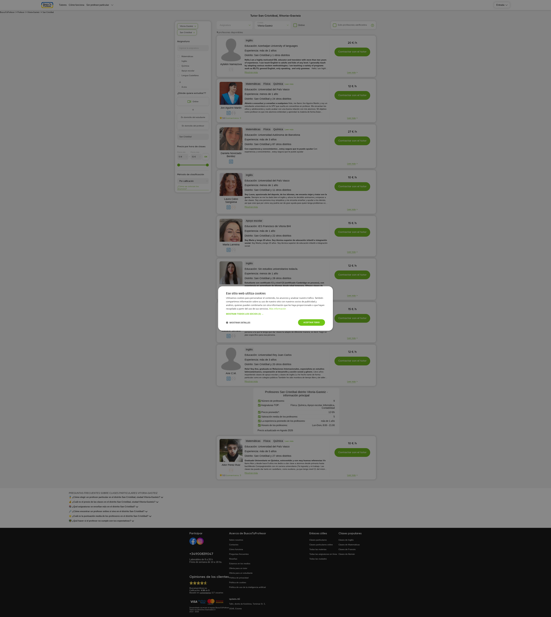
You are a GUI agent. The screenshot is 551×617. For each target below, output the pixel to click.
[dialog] (275, 308)
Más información (277, 308)
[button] (275, 314)
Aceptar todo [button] (311, 322)
